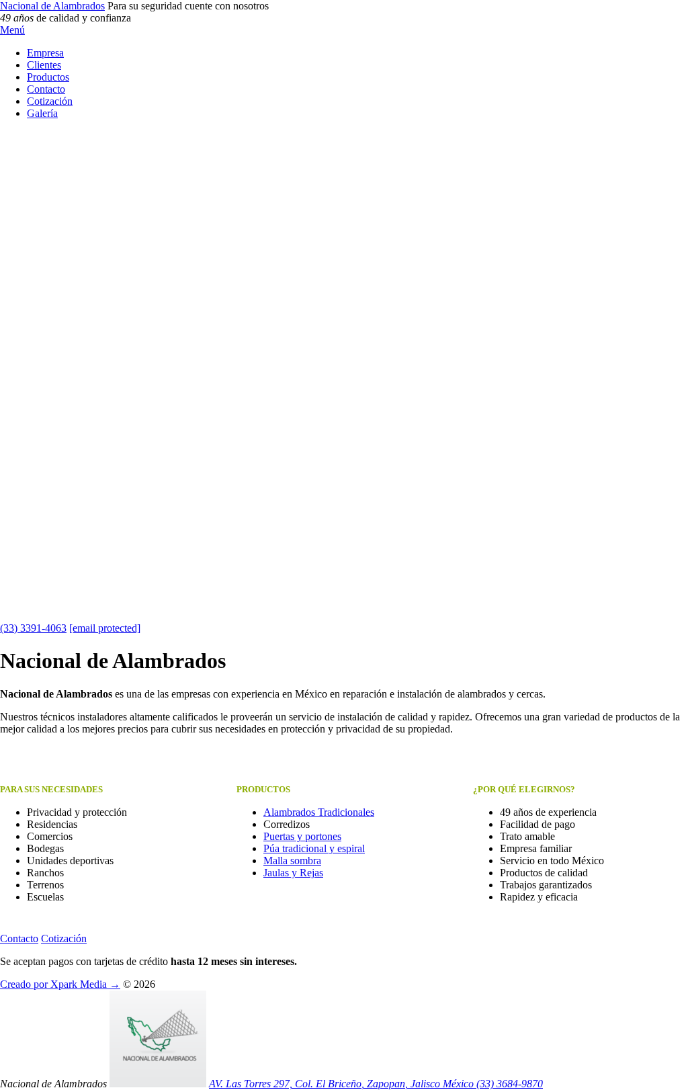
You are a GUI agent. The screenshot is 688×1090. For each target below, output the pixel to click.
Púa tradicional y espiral (314, 848)
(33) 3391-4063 (33, 628)
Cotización (50, 101)
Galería (42, 113)
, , (341, 1083)
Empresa (45, 52)
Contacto (46, 89)
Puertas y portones (302, 836)
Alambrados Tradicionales (318, 812)
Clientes (44, 65)
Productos (48, 77)
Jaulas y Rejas (293, 872)
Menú (12, 30)
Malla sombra (292, 860)
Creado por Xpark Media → (60, 984)
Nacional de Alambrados (52, 5)
